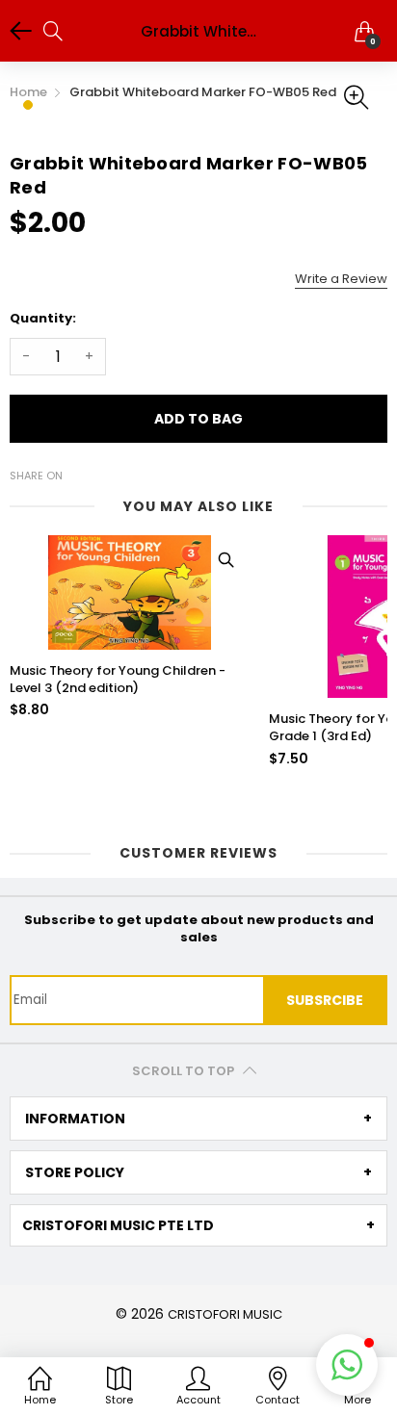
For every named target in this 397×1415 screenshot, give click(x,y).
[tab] (198, 1118)
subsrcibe (324, 1000)
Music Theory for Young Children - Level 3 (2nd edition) (117, 679)
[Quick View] (225, 559)
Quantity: (43, 318)
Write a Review (341, 279)
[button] (347, 1365)
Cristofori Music (225, 1314)
